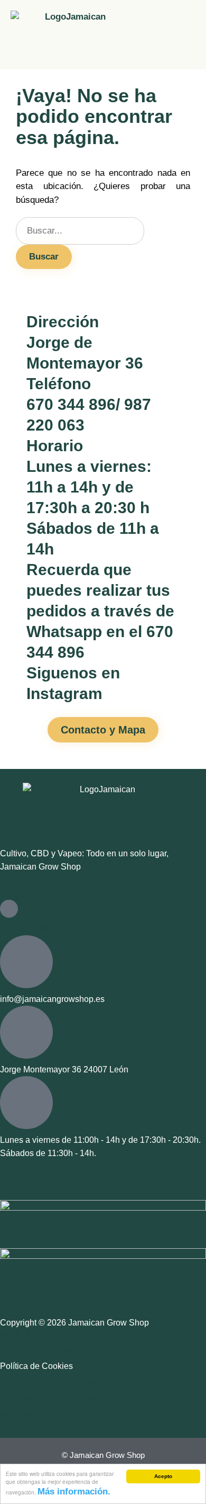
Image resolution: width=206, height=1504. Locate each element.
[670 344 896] (9, 909)
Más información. (74, 1492)
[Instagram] (30, 708)
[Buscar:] (80, 231)
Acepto (163, 1476)
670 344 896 (24, 929)
